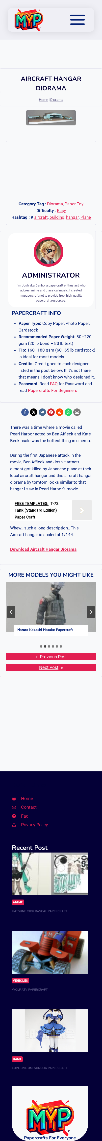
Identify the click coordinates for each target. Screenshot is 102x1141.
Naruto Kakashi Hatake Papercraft (45, 629)
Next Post (48, 667)
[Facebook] (25, 412)
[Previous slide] (11, 612)
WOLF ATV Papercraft (30, 990)
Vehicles (20, 980)
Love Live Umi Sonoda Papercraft (39, 1068)
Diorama (56, 100)
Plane (85, 217)
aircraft (41, 217)
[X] (33, 412)
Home (43, 100)
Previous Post (53, 656)
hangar (72, 217)
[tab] (41, 646)
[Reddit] (59, 412)
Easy (61, 210)
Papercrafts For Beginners (52, 390)
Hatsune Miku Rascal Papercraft (39, 911)
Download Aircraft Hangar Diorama (43, 549)
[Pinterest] (51, 412)
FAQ (54, 383)
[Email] (77, 412)
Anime (18, 902)
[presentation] (51, 607)
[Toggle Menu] (77, 19)
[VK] (42, 412)
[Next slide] (91, 612)
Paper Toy (74, 203)
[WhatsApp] (68, 412)
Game (17, 1059)
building (57, 217)
